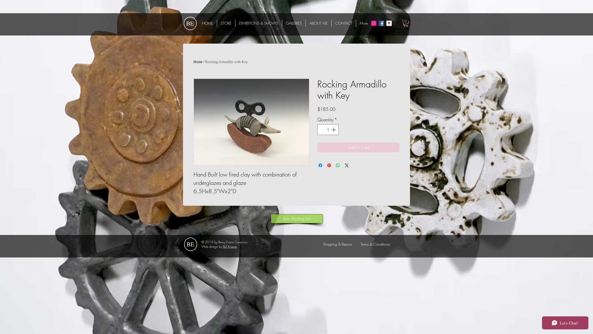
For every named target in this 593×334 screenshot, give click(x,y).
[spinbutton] (328, 130)
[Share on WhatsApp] (338, 165)
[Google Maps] (389, 23)
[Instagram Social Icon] (373, 23)
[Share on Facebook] (320, 165)
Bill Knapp (230, 246)
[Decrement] (322, 130)
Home (197, 62)
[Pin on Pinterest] (329, 165)
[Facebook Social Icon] (381, 23)
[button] (406, 23)
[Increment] (334, 130)
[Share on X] (347, 165)
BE (190, 23)
